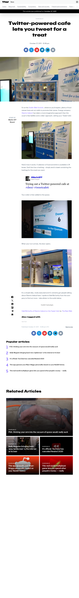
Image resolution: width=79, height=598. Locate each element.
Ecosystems (32, 6)
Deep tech (12, 6)
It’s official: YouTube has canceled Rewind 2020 (27, 358)
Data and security (43, 6)
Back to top (69, 327)
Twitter (24, 321)
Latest (4, 6)
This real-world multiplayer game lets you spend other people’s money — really (38, 370)
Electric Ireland (27, 113)
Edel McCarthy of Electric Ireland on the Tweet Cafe (40, 311)
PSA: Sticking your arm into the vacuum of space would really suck (33, 346)
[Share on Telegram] (55, 333)
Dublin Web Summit (36, 107)
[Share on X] (39, 333)
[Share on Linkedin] (50, 333)
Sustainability (21, 6)
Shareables (39, 18)
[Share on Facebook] (33, 333)
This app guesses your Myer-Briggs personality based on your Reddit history (37, 364)
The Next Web (67, 311)
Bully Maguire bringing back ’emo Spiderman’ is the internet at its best (35, 352)
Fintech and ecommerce (59, 6)
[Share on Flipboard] (44, 333)
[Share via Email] (60, 333)
